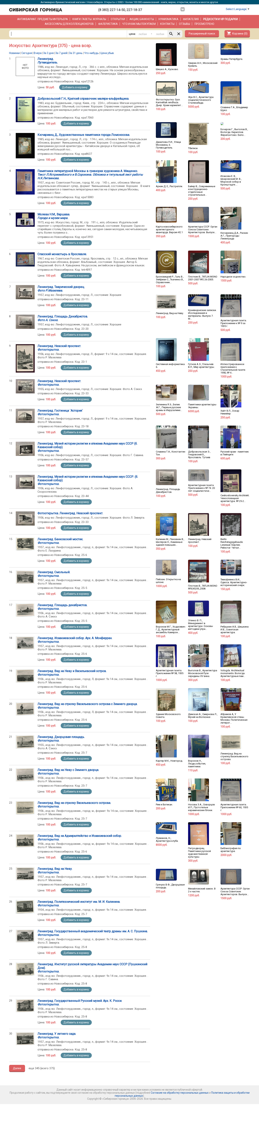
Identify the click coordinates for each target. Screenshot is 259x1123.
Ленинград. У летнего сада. (57, 1035)
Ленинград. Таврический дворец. (61, 288)
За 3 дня (48, 53)
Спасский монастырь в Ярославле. (62, 254)
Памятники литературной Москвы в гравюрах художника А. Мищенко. (90, 174)
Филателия (191, 19)
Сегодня (26, 53)
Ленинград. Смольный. (54, 574)
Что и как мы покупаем (139, 23)
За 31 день (75, 53)
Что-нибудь (91, 53)
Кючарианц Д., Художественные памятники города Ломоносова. (84, 135)
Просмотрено (204, 23)
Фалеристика (108, 23)
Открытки (118, 19)
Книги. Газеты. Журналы (89, 19)
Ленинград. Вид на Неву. (55, 870)
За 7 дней (61, 53)
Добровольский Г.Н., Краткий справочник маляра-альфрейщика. (83, 98)
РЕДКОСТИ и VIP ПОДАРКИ (220, 19)
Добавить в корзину (74, 87)
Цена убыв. (107, 53)
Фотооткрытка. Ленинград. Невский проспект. (70, 513)
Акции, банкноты (142, 19)
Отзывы (184, 23)
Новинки (14, 53)
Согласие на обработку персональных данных (180, 1092)
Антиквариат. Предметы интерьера (42, 19)
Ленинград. (48, 60)
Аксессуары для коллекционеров (69, 23)
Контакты (167, 23)
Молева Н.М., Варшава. (54, 216)
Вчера (38, 53)
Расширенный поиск (202, 33)
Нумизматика (168, 19)
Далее (17, 1068)
